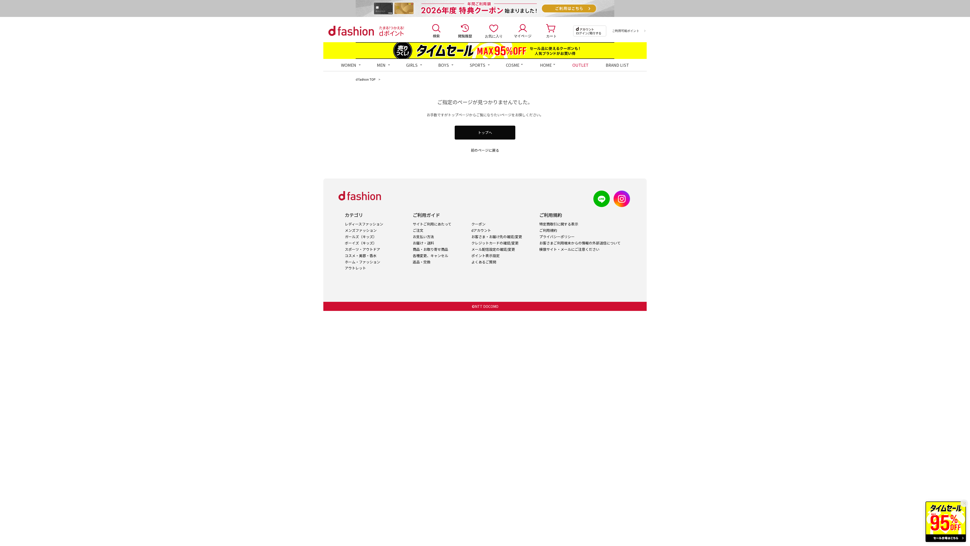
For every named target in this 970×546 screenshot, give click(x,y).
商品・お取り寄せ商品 (430, 249)
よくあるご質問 (483, 261)
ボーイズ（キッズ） (361, 242)
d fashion (351, 31)
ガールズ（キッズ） (361, 236)
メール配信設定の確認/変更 (493, 249)
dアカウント (481, 230)
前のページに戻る (485, 150)
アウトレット (355, 267)
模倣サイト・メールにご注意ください (569, 249)
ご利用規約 (548, 230)
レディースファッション (364, 223)
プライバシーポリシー (557, 236)
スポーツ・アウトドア (362, 249)
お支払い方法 (423, 236)
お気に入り (494, 36)
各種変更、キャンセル (430, 255)
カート (551, 36)
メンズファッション (361, 230)
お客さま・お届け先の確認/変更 (496, 236)
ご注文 (418, 230)
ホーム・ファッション (362, 261)
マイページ (522, 35)
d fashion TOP (366, 79)
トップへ (485, 132)
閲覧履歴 (465, 35)
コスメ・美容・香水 (361, 255)
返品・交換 (421, 261)
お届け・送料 (423, 242)
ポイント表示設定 (485, 255)
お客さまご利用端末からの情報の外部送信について (580, 242)
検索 (436, 35)
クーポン (478, 223)
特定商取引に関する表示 (558, 223)
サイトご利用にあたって (432, 223)
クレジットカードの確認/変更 (495, 242)
